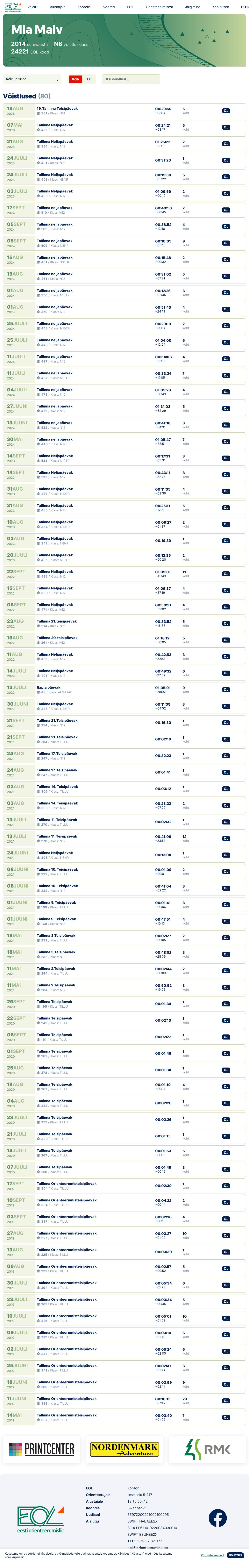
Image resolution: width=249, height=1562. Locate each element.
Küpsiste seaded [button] (212, 1555)
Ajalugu (92, 1521)
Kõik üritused (16, 79)
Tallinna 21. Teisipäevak (57, 720)
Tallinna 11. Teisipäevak (57, 820)
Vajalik (32, 7)
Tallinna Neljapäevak (55, 125)
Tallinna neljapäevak (55, 208)
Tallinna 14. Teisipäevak (57, 787)
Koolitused (220, 7)
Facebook (218, 1518)
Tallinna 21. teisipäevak (57, 621)
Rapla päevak (48, 687)
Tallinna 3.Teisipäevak (56, 935)
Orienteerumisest (159, 7)
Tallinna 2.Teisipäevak (56, 969)
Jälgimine (192, 7)
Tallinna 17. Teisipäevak (57, 754)
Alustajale (57, 7)
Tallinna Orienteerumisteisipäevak (67, 1184)
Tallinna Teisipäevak (54, 1002)
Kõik (75, 79)
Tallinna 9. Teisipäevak (56, 902)
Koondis (83, 7)
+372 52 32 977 (149, 1541)
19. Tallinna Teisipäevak (57, 108)
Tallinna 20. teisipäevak (57, 638)
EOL (130, 7)
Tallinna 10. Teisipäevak (57, 869)
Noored (109, 7)
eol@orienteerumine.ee (147, 1548)
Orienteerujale (98, 1495)
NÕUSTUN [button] (235, 1555)
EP (89, 79)
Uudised (93, 1515)
